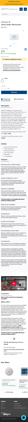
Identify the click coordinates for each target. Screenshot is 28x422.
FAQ (2, 405)
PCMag (3, 138)
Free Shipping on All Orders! (14, 1)
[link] (9, 379)
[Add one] (8, 88)
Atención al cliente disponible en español (14, 4)
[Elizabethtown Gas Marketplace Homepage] (9, 9)
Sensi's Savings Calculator (17, 171)
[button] (5, 22)
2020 (9, 133)
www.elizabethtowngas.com (20, 408)
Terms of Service (17, 405)
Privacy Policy (17, 403)
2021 (5, 133)
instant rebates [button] (12, 385)
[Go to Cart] (21, 9)
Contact (3, 403)
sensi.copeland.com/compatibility (17, 195)
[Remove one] (2, 88)
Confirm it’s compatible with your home (13, 59)
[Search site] (14, 14)
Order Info (3, 408)
